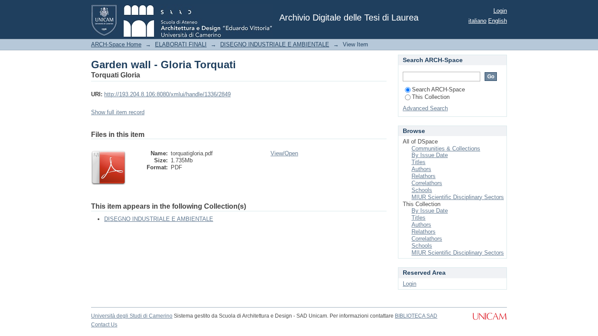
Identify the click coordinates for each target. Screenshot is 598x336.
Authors (421, 169)
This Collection (431, 97)
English (497, 21)
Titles (419, 162)
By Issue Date (430, 155)
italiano (477, 21)
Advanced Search (425, 108)
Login (500, 10)
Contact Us (104, 325)
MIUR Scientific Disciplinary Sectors (458, 197)
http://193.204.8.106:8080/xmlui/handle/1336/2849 (167, 94)
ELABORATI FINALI (181, 44)
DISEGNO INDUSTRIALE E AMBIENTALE (274, 44)
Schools (422, 190)
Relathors (424, 176)
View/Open (284, 153)
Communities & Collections (446, 148)
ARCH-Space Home (116, 44)
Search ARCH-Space (438, 89)
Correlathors (427, 183)
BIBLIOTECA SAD (416, 316)
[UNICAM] (489, 321)
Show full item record (117, 112)
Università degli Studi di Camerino (131, 316)
